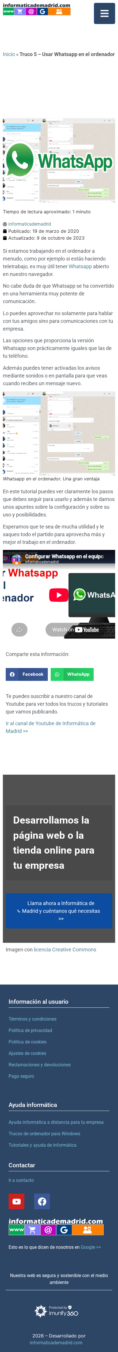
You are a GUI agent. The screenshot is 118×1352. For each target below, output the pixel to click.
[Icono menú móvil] (104, 13)
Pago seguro (21, 1076)
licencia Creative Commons (65, 950)
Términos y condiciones (32, 1019)
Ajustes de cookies (27, 1053)
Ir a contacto (21, 1180)
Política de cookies (27, 1042)
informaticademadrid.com (56, 1342)
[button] (27, 674)
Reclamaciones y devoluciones (40, 1064)
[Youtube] (16, 1201)
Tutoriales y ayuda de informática (42, 1145)
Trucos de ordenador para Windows (44, 1133)
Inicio (9, 54)
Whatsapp (80, 266)
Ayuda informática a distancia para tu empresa (56, 1122)
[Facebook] (42, 1201)
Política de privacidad (30, 1030)
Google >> (91, 1247)
